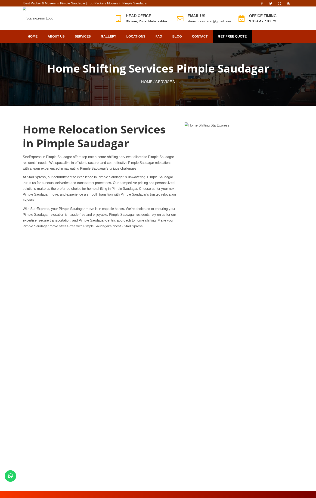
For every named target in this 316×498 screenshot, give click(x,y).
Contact (200, 36)
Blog (177, 36)
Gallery (108, 36)
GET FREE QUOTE (232, 36)
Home (32, 36)
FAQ (158, 36)
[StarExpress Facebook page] (262, 4)
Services (83, 36)
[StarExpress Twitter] (270, 4)
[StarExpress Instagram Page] (279, 4)
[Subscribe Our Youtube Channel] (288, 4)
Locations (135, 36)
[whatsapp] (10, 476)
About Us (56, 36)
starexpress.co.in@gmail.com (209, 21)
